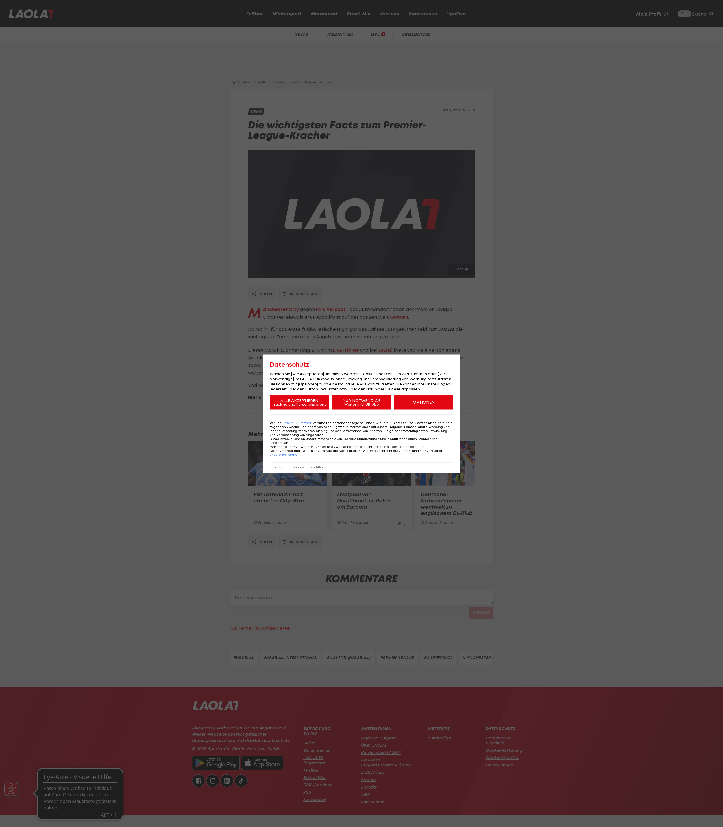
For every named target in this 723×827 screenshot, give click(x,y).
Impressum (279, 466)
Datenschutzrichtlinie (309, 466)
